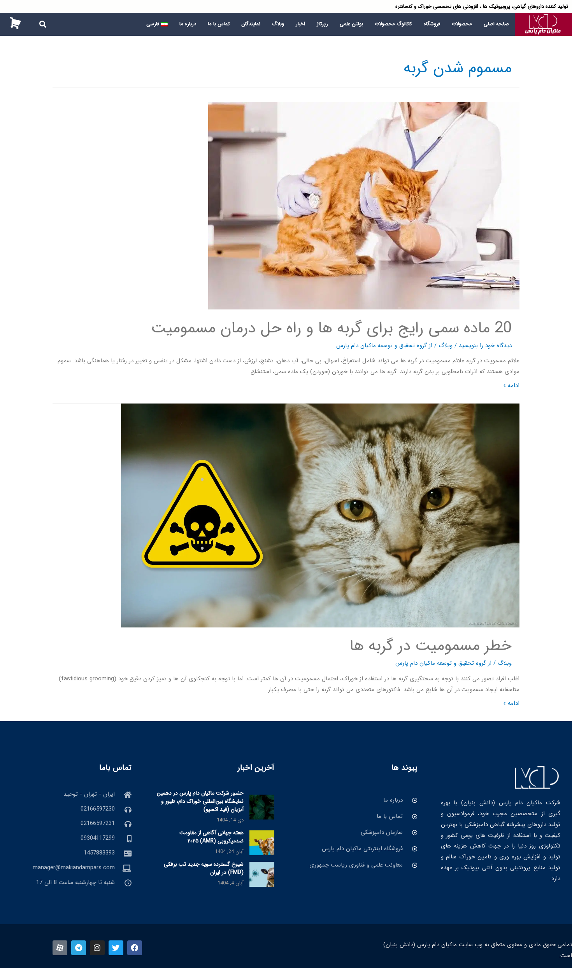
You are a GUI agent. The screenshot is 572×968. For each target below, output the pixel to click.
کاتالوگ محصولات (393, 24)
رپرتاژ (322, 24)
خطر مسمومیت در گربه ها (430, 646)
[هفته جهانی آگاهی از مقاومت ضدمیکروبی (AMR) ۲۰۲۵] (261, 842)
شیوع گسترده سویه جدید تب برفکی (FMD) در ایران (204, 868)
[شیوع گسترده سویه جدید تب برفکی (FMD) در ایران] (261, 874)
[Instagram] (97, 947)
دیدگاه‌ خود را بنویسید (485, 345)
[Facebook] (134, 947)
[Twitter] (116, 947)
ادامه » (511, 385)
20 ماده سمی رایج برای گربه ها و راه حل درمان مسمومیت (331, 328)
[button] (43, 24)
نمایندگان (250, 24)
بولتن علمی (351, 24)
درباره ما (187, 24)
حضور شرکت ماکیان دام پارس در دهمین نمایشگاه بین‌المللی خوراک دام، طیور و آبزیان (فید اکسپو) (200, 801)
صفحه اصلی (496, 24)
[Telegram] (78, 947)
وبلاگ (278, 24)
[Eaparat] (60, 947)
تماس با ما (219, 24)
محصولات (462, 24)
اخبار (300, 24)
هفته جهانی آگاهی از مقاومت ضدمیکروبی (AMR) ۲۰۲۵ (211, 836)
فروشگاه (432, 24)
